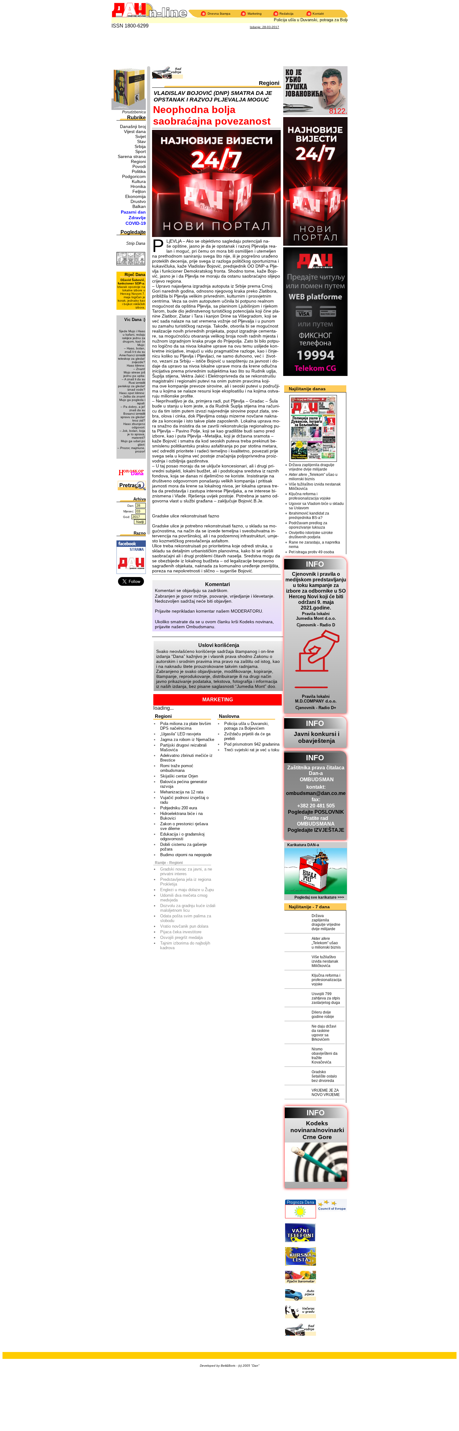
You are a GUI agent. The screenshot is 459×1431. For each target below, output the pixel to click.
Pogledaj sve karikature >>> (319, 897)
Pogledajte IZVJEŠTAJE (316, 830)
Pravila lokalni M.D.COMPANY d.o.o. (316, 698)
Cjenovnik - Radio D (316, 625)
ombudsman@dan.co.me (316, 793)
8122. (338, 111)
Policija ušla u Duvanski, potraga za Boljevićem (308, 19)
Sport (140, 151)
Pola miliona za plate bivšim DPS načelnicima (185, 726)
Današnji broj (133, 126)
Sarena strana (132, 156)
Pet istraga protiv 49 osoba (311, 552)
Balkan (139, 206)
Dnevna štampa (219, 13)
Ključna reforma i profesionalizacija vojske (310, 496)
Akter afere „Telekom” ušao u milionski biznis (313, 476)
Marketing (255, 13)
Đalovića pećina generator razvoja (183, 784)
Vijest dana (135, 131)
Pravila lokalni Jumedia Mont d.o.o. (316, 616)
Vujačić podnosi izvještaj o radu (184, 800)
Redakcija (286, 13)
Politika (139, 171)
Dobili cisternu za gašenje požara (183, 846)
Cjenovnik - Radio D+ (315, 707)
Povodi (139, 166)
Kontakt (318, 13)
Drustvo (138, 201)
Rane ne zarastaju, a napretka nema (314, 544)
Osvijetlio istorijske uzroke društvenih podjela (311, 534)
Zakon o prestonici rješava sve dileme (184, 826)
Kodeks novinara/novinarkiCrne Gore (317, 1130)
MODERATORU (246, 611)
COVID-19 (136, 223)
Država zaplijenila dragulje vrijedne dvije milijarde (311, 467)
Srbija (140, 146)
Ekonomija (135, 196)
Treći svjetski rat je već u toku (251, 750)
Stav (141, 141)
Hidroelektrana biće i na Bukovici (181, 816)
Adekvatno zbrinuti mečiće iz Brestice (186, 757)
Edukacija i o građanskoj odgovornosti (182, 836)
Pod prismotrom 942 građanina (251, 744)
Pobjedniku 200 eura (178, 808)
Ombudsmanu (200, 626)
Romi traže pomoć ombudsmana (176, 768)
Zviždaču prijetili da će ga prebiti (247, 736)
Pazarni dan (133, 212)
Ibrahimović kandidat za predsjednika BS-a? (309, 515)
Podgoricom (134, 176)
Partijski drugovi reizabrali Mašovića (183, 747)
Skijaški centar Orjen (179, 776)
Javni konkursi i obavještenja (316, 737)
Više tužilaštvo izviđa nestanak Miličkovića (315, 486)
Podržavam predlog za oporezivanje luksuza (308, 525)
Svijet (140, 136)
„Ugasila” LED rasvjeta (180, 734)
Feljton (139, 191)
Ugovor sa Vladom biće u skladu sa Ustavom (316, 505)
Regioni (138, 161)
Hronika (138, 186)
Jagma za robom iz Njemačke (187, 739)
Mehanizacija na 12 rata (181, 792)
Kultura (139, 181)
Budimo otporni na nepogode (186, 854)
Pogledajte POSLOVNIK (316, 812)
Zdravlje (137, 217)
